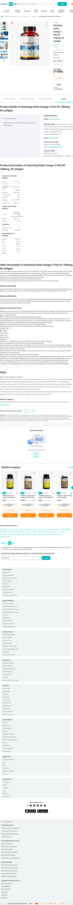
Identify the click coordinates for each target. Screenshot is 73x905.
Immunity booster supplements (10, 858)
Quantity (60, 72)
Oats (3, 762)
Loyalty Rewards (7, 728)
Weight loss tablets (6, 843)
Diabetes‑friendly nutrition (9, 876)
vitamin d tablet (37, 529)
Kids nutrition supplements (9, 865)
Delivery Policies (6, 703)
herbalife (34, 531)
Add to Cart (11, 510)
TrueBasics (5, 788)
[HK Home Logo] (9, 4)
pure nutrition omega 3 (5, 536)
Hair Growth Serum (7, 666)
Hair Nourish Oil (6, 674)
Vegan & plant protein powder (10, 834)
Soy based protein (6, 836)
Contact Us (5, 694)
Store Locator (6, 700)
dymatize (51, 531)
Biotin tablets (6, 618)
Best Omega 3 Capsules (24, 531)
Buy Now (10, 515)
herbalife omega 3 (28, 534)
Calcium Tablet (4, 531)
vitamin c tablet (46, 529)
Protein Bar (5, 768)
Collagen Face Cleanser (9, 669)
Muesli (4, 765)
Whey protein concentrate (9, 578)
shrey (59, 531)
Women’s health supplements (9, 868)
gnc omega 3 (58, 534)
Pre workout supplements (9, 595)
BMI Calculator (6, 688)
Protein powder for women (9, 831)
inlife (63, 531)
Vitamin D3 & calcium (8, 623)
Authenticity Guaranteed (9, 737)
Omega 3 (55, 22)
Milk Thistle (5, 652)
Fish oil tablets (11, 356)
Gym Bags (4, 895)
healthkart (40, 531)
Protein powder (6, 581)
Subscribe (46, 558)
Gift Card (52, 11)
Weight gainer (6, 586)
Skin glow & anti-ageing (8, 855)
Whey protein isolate (8, 575)
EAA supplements (7, 592)
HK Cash (4, 731)
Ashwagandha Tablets (8, 634)
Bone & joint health (6, 849)
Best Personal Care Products (10, 680)
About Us (5, 722)
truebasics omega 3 (49, 534)
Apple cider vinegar (7, 771)
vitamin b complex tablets (26, 529)
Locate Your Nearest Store (9, 740)
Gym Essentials (5, 889)
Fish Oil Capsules (13, 531)
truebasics (19, 534)
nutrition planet (12, 534)
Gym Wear (4, 898)
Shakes (4, 774)
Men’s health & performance (9, 870)
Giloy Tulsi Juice (6, 640)
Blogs (45, 11)
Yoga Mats (4, 892)
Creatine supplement (8, 589)
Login (62, 4)
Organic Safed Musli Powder (10, 649)
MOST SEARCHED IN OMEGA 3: (9, 525)
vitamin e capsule (55, 529)
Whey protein (6, 572)
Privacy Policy (6, 708)
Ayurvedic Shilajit (7, 637)
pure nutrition (3, 534)
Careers (4, 742)
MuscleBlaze (6, 782)
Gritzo (4, 790)
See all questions (5, 405)
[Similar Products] (10, 480)
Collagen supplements (8, 626)
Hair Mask (5, 677)
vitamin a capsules (14, 529)
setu (55, 531)
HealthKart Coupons (8, 734)
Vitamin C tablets (7, 620)
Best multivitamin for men (9, 606)
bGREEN (4, 793)
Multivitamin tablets (8, 603)
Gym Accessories (6, 883)
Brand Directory (6, 745)
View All (70, 467)
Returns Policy (6, 705)
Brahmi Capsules (7, 643)
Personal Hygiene (7, 671)
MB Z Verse (5, 796)
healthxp (45, 531)
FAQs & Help (5, 691)
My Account (5, 697)
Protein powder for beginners (10, 828)
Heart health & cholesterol (9, 846)
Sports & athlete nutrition (8, 873)
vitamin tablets (4, 529)
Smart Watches (5, 886)
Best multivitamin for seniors (10, 612)
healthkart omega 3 (38, 534)
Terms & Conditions (7, 714)
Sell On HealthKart (7, 748)
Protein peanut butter (8, 759)
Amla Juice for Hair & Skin (9, 646)
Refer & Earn (6, 725)
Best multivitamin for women (10, 609)
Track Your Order (7, 711)
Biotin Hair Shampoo (8, 663)
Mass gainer (5, 584)
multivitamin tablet (66, 529)
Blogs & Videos (6, 751)
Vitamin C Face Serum (8, 655)
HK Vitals (4, 785)
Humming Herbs (57, 45)
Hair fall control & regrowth (9, 852)
